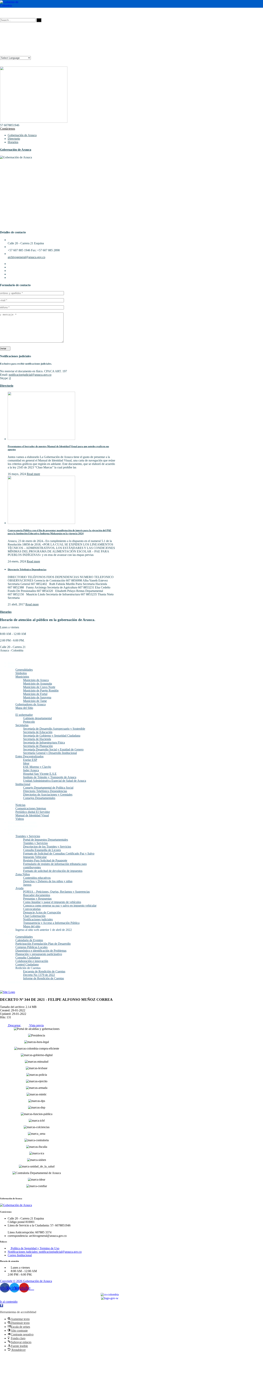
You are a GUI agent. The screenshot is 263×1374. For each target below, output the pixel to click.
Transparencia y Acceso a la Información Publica (22, 824)
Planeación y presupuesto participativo (38, 954)
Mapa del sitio (31, 926)
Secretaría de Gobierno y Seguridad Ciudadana (51, 735)
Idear (26, 763)
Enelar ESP (30, 759)
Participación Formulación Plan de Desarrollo (43, 943)
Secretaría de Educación (37, 732)
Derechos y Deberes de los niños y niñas (47, 881)
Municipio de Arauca (36, 680)
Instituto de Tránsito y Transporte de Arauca (49, 777)
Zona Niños (22, 874)
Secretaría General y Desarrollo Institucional (50, 753)
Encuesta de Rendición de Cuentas (44, 971)
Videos (19, 818)
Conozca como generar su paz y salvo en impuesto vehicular (59, 905)
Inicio (11, 662)
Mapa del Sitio (24, 707)
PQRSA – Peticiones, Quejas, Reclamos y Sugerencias (56, 891)
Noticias (20, 805)
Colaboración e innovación (31, 961)
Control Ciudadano (27, 964)
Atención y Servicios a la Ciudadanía (20, 831)
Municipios (22, 676)
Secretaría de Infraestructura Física (44, 742)
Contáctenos (7, 128)
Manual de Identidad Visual (32, 815)
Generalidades (24, 669)
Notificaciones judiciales (38, 919)
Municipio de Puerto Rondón (41, 690)
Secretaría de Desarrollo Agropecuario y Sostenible (54, 728)
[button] (1, 1305)
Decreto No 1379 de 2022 (39, 975)
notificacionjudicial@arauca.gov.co (30, 374)
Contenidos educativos (37, 877)
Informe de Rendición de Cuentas (43, 978)
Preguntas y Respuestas (37, 898)
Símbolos (21, 673)
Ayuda (19, 888)
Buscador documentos (36, 895)
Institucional (22, 784)
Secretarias (21, 725)
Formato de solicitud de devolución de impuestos (52, 870)
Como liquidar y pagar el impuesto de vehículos (52, 902)
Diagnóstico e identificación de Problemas (40, 950)
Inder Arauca (31, 770)
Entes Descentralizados (29, 756)
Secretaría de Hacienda (37, 739)
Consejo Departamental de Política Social (48, 787)
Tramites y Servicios (27, 836)
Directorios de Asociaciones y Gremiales (47, 794)
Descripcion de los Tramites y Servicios (47, 846)
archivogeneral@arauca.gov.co (26, 257)
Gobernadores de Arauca (30, 704)
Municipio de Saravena (37, 697)
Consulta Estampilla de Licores (42, 850)
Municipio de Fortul (35, 694)
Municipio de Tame (35, 701)
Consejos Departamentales (39, 798)
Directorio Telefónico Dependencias (27, 569)
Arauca (12, 666)
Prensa (12, 801)
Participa (13, 933)
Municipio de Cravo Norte (39, 687)
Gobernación (15, 711)
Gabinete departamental (37, 718)
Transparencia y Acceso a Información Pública (51, 922)
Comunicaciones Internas (30, 808)
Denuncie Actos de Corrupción (42, 912)
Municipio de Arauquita (37, 683)
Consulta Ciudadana (27, 957)
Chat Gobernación (34, 916)
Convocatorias (32, 909)
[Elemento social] (1, 12)
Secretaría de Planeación (38, 746)
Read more (33, 474)
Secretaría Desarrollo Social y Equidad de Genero (53, 749)
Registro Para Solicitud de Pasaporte (45, 860)
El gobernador (24, 714)
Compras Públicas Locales (31, 947)
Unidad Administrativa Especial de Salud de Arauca (54, 780)
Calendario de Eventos (29, 940)
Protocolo (29, 721)
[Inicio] (7, 992)
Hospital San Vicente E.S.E (40, 773)
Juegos (27, 884)
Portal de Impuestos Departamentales (45, 839)
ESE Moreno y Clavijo (37, 766)
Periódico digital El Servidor (32, 811)
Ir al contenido (9, 1301)
